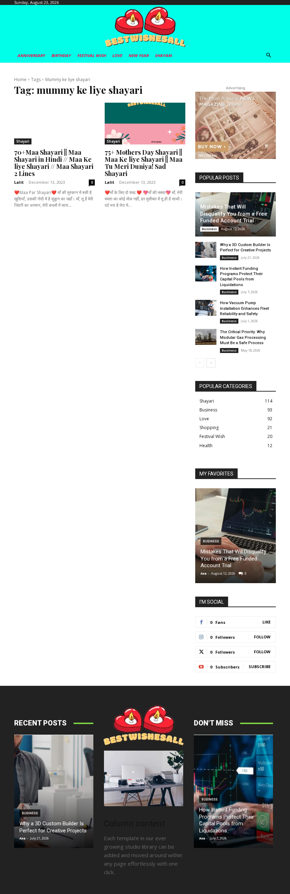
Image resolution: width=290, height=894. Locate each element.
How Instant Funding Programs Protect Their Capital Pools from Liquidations (226, 820)
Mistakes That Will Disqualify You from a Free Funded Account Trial (233, 214)
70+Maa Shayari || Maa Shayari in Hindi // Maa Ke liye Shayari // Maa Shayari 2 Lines (53, 162)
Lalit (19, 182)
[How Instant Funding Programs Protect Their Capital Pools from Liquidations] (205, 273)
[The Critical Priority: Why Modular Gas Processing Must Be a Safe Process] (205, 337)
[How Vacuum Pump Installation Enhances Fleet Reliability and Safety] (205, 308)
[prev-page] (199, 363)
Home (20, 79)
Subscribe (260, 666)
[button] (269, 56)
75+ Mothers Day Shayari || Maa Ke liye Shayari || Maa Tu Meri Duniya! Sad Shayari (143, 162)
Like (266, 622)
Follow (262, 636)
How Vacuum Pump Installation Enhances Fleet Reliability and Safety (244, 308)
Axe (204, 573)
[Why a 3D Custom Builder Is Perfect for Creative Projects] (205, 250)
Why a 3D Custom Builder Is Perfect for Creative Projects (53, 827)
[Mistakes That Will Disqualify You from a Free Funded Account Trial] (235, 535)
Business (209, 229)
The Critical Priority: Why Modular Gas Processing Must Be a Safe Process (243, 337)
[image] (143, 778)
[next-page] (211, 363)
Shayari (22, 141)
